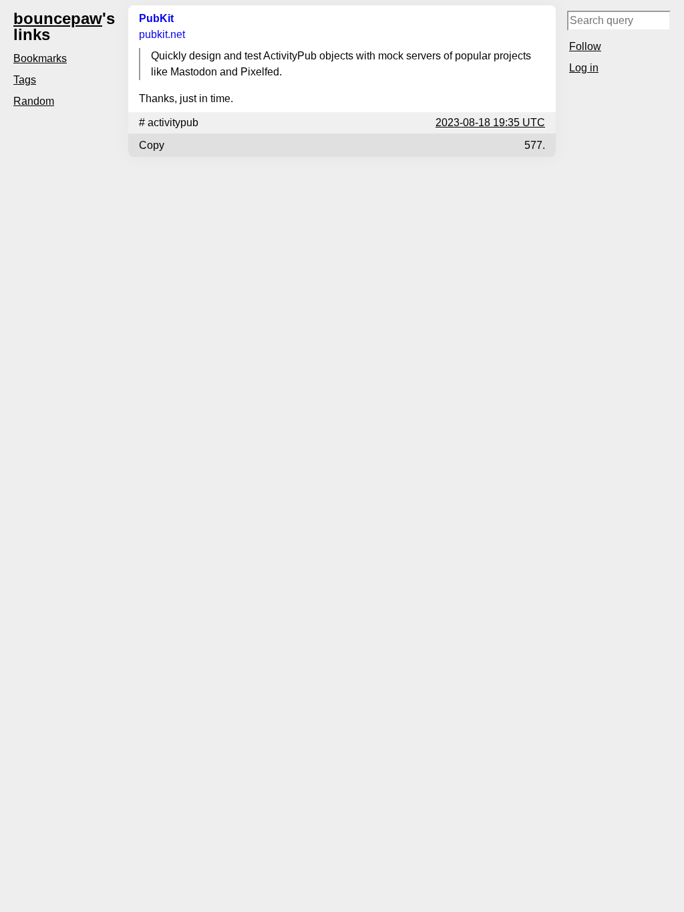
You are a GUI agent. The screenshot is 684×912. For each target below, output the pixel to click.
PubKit (156, 18)
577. (534, 145)
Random (33, 101)
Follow (585, 46)
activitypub (173, 122)
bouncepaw (57, 18)
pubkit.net (162, 34)
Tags (24, 79)
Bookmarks (40, 58)
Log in (583, 67)
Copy (151, 145)
